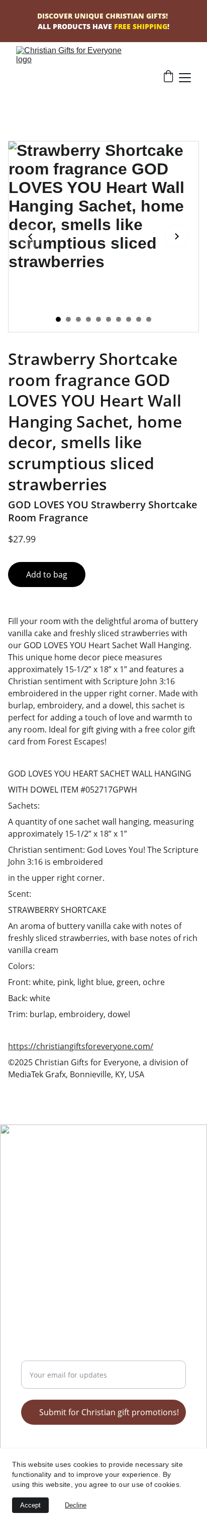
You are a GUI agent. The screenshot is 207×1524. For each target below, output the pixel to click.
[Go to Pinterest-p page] (54, 1183)
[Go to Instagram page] (81, 1183)
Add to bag (46, 574)
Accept (30, 1505)
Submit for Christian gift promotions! (109, 1412)
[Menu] (185, 77)
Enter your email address (69, 1354)
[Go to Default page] (94, 1183)
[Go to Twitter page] (27, 1183)
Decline (75, 1505)
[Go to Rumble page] (41, 1183)
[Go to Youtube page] (67, 1183)
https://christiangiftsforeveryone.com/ (80, 1046)
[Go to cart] (168, 77)
